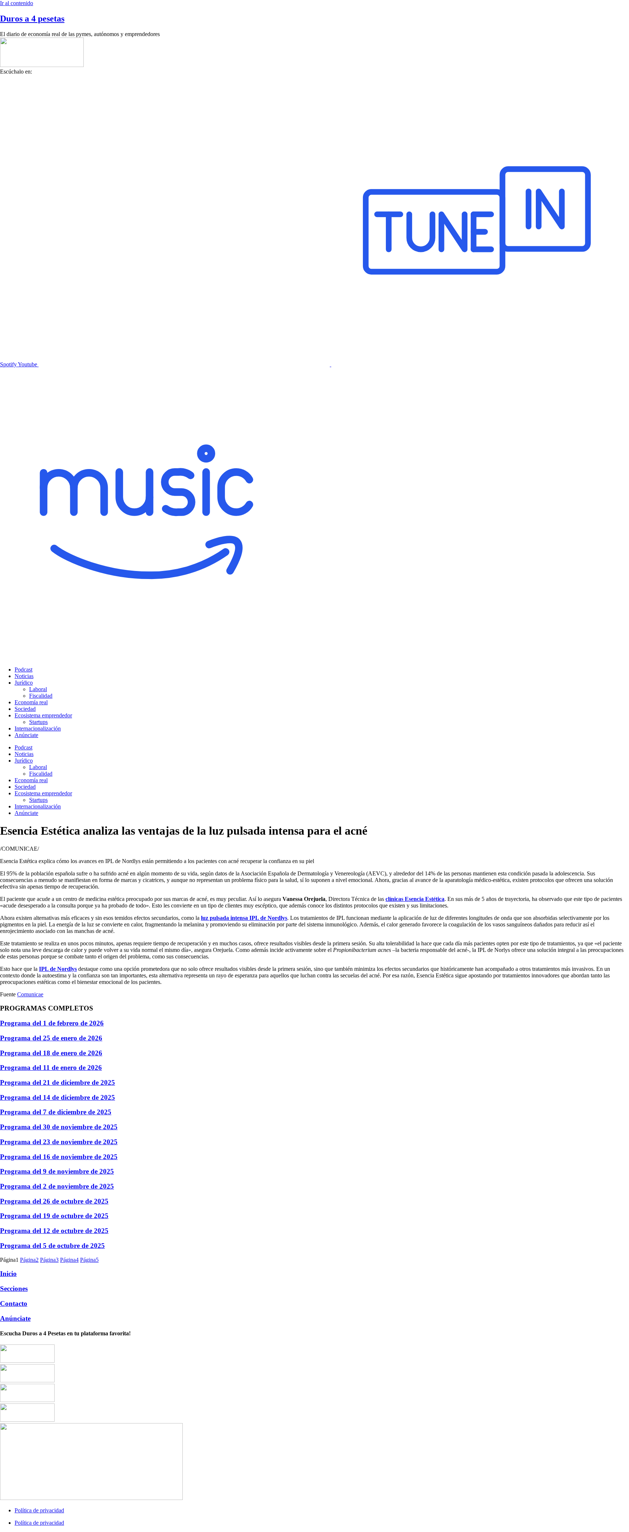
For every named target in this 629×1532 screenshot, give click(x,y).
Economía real (31, 702)
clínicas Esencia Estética (414, 899)
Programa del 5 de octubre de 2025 (52, 1245)
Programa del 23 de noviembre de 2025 (59, 1142)
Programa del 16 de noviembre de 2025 (59, 1157)
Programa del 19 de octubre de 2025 (54, 1216)
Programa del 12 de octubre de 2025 (54, 1230)
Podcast (23, 669)
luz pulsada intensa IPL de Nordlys (244, 918)
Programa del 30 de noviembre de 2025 (59, 1127)
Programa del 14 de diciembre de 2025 (57, 1097)
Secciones (14, 1288)
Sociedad (25, 709)
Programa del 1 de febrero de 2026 (52, 1023)
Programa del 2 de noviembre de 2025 (57, 1186)
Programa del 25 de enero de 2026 (51, 1038)
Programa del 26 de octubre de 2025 (54, 1201)
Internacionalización (38, 728)
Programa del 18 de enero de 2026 (51, 1053)
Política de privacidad (39, 1510)
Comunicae (30, 994)
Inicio (8, 1273)
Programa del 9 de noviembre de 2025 (57, 1171)
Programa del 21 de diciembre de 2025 (57, 1082)
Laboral (38, 689)
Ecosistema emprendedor (43, 715)
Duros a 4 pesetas (32, 18)
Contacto (13, 1303)
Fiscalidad (40, 696)
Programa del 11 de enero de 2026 (51, 1067)
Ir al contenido (16, 3)
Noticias (24, 676)
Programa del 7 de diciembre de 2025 (55, 1112)
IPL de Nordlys (58, 969)
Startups (38, 722)
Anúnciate (26, 735)
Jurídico (24, 683)
